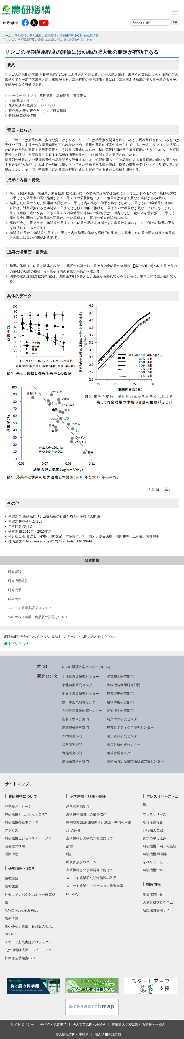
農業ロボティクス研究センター (130, 727)
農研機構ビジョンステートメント (30, 838)
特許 (69, 854)
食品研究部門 (72, 753)
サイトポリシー (22, 1024)
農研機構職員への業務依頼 (86, 814)
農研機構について (22, 796)
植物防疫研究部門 (120, 702)
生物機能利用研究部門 (123, 685)
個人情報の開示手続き (72, 1034)
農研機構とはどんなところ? (26, 814)
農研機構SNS (153, 870)
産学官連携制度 (78, 806)
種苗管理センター (120, 753)
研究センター (49, 676)
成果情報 (50, 35)
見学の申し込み (154, 838)
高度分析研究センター (123, 744)
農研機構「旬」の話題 (159, 846)
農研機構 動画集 (155, 854)
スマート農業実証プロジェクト (28, 942)
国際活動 (11, 854)
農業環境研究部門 (120, 693)
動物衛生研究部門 (120, 710)
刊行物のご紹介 (154, 830)
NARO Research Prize (22, 910)
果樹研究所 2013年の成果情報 (78, 35)
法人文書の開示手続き (89, 1024)
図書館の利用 (15, 846)
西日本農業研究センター (80, 702)
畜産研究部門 (72, 744)
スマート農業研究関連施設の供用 (91, 878)
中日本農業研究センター (80, 693)
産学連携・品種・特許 (88, 796)
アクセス (11, 830)
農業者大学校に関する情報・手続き (138, 1024)
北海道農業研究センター (80, 677)
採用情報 (153, 884)
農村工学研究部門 (75, 719)
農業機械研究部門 (75, 727)
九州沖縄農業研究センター (82, 710)
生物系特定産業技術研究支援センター (135, 761)
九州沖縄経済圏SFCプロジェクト (30, 950)
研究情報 (20, 35)
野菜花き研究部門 (120, 677)
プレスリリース (154, 814)
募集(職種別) (152, 894)
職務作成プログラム (81, 862)
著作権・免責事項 (53, 1024)
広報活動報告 (153, 822)
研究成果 (35, 35)
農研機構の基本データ (21, 822)
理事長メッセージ (18, 806)
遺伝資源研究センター (123, 736)
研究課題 (11, 878)
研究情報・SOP (21, 868)
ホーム (6, 35)
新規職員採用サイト (158, 910)
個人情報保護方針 (108, 1034)
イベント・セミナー (158, 862)
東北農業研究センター (79, 685)
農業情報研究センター (123, 719)
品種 (69, 846)
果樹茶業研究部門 (75, 761)
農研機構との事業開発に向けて (89, 838)
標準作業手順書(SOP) (21, 958)
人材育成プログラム (158, 902)
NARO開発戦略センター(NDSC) (86, 667)
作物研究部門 (72, 736)
